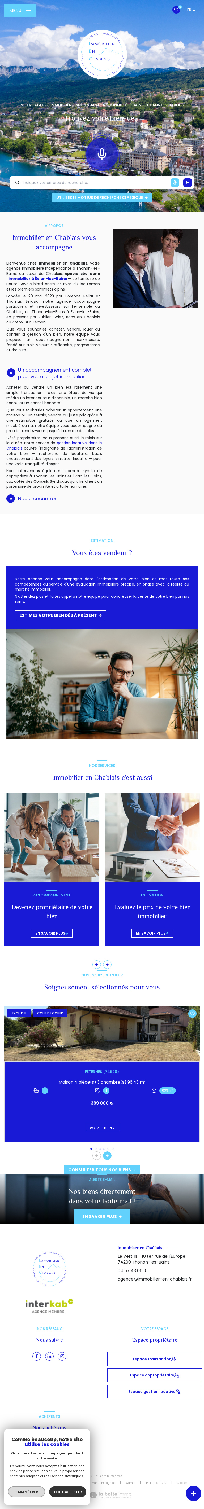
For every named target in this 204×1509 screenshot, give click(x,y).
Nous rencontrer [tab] (37, 498)
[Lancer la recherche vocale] (102, 153)
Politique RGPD (156, 1483)
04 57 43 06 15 (132, 1271)
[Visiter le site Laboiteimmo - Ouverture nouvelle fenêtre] (110, 1495)
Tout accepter (68, 1491)
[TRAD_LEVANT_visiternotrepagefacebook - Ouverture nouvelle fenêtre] (36, 1356)
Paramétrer (26, 1491)
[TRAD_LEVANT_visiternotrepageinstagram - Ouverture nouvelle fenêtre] (62, 1356)
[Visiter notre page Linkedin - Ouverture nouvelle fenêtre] (49, 1356)
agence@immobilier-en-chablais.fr (155, 1279)
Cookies (182, 1483)
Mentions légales (104, 1483)
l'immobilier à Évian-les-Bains (36, 278)
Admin (130, 1483)
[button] (107, 964)
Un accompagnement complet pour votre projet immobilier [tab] (55, 373)
